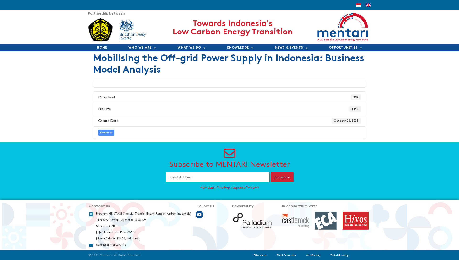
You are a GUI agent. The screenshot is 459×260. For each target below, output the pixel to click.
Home (102, 47)
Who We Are (140, 47)
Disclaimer (260, 255)
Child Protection (287, 255)
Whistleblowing (339, 255)
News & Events (289, 47)
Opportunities (343, 47)
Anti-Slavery (313, 255)
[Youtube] (199, 214)
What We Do (189, 47)
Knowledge (238, 47)
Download (106, 132)
